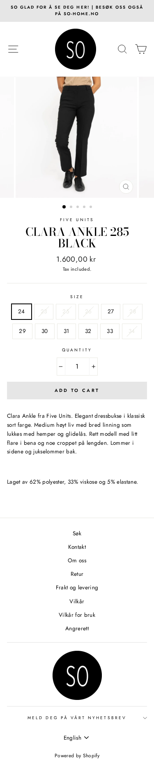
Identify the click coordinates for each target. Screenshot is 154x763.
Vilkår (76, 601)
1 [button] (64, 207)
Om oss (77, 560)
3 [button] (78, 208)
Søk (77, 533)
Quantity (77, 350)
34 (132, 331)
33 (110, 331)
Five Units (77, 220)
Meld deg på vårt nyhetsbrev (77, 718)
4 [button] (85, 208)
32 (88, 331)
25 (65, 311)
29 (22, 331)
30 (44, 331)
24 (21, 311)
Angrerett (77, 628)
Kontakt (77, 547)
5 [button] (92, 208)
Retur (77, 574)
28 (132, 311)
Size (77, 297)
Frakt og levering (77, 587)
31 (66, 331)
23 (44, 311)
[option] (77, 11)
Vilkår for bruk (77, 615)
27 (111, 311)
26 (88, 311)
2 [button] (72, 208)
